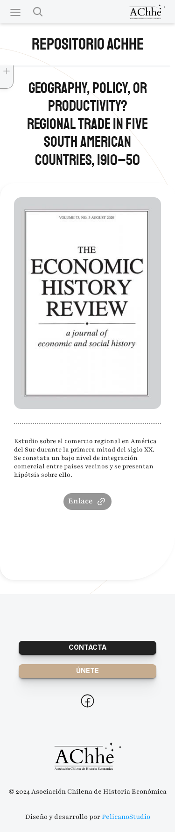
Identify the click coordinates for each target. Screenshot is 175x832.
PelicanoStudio (126, 816)
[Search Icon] (37, 11)
